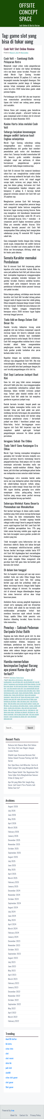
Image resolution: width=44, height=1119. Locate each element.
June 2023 (12, 966)
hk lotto (9, 1043)
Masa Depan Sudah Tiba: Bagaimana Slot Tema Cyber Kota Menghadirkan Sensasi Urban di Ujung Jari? (23, 775)
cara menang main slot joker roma (25, 691)
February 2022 (13, 1021)
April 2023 (12, 974)
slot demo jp (31, 710)
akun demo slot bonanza (16, 680)
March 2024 (12, 928)
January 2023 (13, 987)
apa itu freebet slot (28, 682)
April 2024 (12, 924)
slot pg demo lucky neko (21, 714)
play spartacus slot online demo (19, 706)
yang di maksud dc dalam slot (18, 717)
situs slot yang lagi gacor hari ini (17, 710)
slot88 (8, 1072)
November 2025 (14, 844)
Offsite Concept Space (28, 12)
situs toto (9, 1048)
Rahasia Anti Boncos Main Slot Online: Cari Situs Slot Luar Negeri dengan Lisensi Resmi (22, 748)
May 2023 (12, 970)
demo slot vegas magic (28, 697)
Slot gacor (9, 1087)
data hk (8, 1063)
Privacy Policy (35, 1115)
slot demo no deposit (21, 712)
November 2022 (14, 995)
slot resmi (9, 1058)
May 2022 (12, 1008)
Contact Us (24, 1115)
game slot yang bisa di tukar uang (27, 699)
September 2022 (14, 1004)
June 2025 (12, 865)
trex (12, 1110)
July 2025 (11, 861)
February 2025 (13, 882)
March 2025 (12, 878)
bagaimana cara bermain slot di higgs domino (22, 684)
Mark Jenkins (24, 53)
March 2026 (12, 827)
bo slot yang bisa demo (21, 686)
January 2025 (13, 886)
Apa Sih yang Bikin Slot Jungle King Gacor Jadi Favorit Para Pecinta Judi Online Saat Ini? (21, 785)
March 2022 (12, 1016)
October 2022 (13, 1000)
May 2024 (12, 920)
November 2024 (14, 894)
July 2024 (12, 911)
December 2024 (14, 890)
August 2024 (13, 907)
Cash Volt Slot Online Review (19, 49)
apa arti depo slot (17, 682)
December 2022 (14, 991)
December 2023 (14, 941)
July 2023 (11, 962)
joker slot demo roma (23, 701)
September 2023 (14, 953)
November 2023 (14, 945)
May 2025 (12, 869)
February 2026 (13, 831)
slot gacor (9, 1082)
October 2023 (13, 949)
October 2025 (13, 848)
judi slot (9, 1067)
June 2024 (12, 915)
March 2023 (12, 979)
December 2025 (14, 840)
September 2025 (14, 852)
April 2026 (12, 823)
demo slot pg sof (15, 697)
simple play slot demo (14, 708)
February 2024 (13, 932)
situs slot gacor (12, 1077)
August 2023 (13, 957)
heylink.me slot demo (10, 701)
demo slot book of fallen (26, 693)
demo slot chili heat (18, 695)
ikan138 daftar (11, 1039)
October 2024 (13, 899)
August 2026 (13, 806)
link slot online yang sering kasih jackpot (20, 704)
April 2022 (12, 1012)
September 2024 (14, 903)
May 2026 (12, 819)
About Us (13, 1115)
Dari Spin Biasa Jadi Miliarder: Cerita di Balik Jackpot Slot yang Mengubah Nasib (23, 766)
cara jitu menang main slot (15, 688)
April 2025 (12, 873)
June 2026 (12, 814)
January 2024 (13, 936)
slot (7, 1053)
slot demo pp (31, 712)
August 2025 (13, 857)
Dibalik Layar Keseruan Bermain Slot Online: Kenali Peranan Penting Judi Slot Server (23, 758)
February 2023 (13, 983)
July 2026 (11, 810)
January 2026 (13, 836)
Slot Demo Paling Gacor (17, 678)
